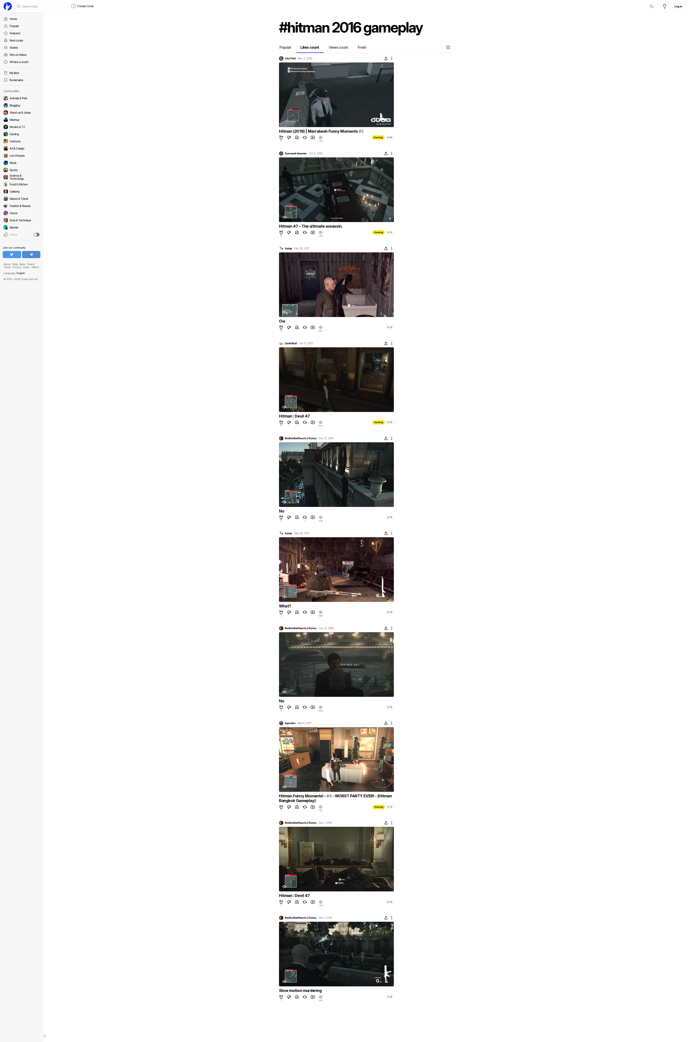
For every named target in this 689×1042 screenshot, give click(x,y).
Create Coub (85, 6)
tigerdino (290, 723)
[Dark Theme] (652, 6)
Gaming (378, 137)
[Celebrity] (21, 191)
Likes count (310, 47)
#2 (361, 131)
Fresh (362, 47)
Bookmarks (16, 80)
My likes (14, 73)
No (281, 511)
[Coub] (8, 6)
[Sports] (21, 170)
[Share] (386, 58)
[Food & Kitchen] (21, 184)
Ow (282, 321)
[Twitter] (12, 254)
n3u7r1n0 (290, 58)
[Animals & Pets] (21, 98)
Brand (30, 264)
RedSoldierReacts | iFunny (300, 438)
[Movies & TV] (21, 126)
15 (390, 806)
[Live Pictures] (21, 155)
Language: (14, 273)
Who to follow (18, 55)
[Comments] (297, 137)
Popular (14, 26)
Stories (14, 47)
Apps (23, 264)
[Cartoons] (21, 141)
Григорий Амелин (296, 153)
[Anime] (21, 234)
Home (13, 19)
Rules (26, 267)
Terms (7, 267)
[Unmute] (284, 217)
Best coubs (16, 40)
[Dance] (21, 213)
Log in (678, 6)
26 (389, 137)
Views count (338, 47)
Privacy (17, 267)
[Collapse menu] (44, 1035)
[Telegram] (31, 254)
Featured (15, 33)
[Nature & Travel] (21, 198)
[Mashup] (21, 119)
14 (389, 232)
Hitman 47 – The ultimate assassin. (311, 226)
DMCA (35, 267)
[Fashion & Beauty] (21, 205)
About (7, 264)
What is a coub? (19, 62)
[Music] (21, 162)
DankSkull (291, 343)
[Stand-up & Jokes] (21, 112)
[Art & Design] (21, 148)
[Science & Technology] (21, 177)
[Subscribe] (36, 234)
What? (285, 606)
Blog (15, 264)
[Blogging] (21, 105)
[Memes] (21, 227)
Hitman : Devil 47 (294, 416)
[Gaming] (21, 134)
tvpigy (288, 248)
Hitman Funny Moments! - (303, 796)
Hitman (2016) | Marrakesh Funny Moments (319, 131)
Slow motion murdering (300, 990)
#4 (329, 796)
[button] (448, 47)
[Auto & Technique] (21, 220)
